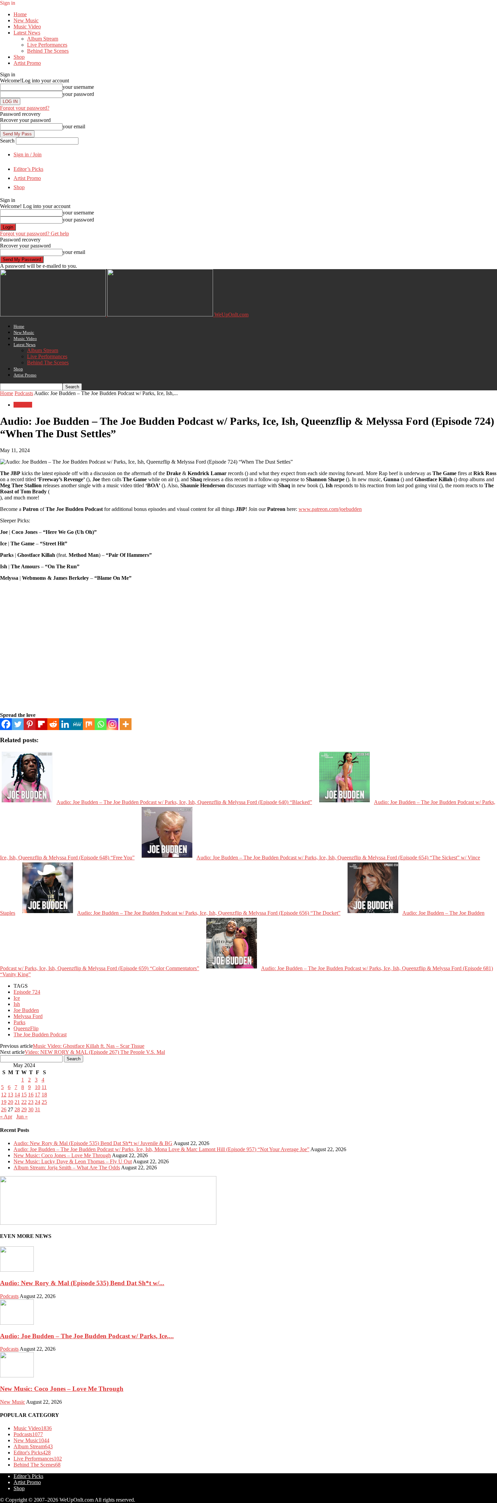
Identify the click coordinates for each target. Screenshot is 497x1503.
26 (3, 1109)
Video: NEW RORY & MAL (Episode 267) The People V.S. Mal (95, 1052)
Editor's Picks (32, 1452)
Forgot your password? (24, 108)
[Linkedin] (65, 724)
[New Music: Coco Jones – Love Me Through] (17, 1375)
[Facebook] (6, 724)
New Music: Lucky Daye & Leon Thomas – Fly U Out (73, 1161)
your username (78, 87)
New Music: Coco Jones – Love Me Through (62, 1155)
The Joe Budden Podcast (40, 1034)
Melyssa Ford (28, 1016)
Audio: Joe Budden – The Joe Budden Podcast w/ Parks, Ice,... (87, 1336)
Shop (19, 57)
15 (24, 1094)
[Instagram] (112, 724)
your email (74, 126)
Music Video (27, 26)
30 (30, 1109)
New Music (26, 20)
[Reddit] (53, 724)
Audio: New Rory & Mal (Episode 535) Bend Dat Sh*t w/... (82, 1283)
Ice (17, 998)
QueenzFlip (26, 1028)
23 (30, 1102)
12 (3, 1094)
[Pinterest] (30, 724)
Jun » (22, 1116)
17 (37, 1094)
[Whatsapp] (100, 724)
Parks (19, 1022)
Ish (17, 1004)
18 (44, 1094)
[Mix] (89, 724)
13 (10, 1094)
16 (30, 1094)
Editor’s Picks (28, 169)
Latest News (27, 32)
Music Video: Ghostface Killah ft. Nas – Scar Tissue (88, 1046)
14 (17, 1094)
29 (24, 1109)
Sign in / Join (28, 154)
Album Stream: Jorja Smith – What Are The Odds (67, 1167)
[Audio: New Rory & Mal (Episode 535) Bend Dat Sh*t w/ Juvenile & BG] (17, 1270)
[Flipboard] (41, 724)
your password (78, 94)
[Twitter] (18, 724)
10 (37, 1087)
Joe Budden (26, 1010)
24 (37, 1102)
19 (3, 1102)
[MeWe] (77, 724)
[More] (125, 724)
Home (20, 14)
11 (44, 1087)
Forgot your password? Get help (34, 233)
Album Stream (42, 39)
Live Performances (47, 45)
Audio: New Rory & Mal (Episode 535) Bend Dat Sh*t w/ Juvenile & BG (93, 1143)
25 (44, 1102)
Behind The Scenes (48, 51)
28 (17, 1109)
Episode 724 (27, 992)
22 (24, 1102)
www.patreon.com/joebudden (330, 509)
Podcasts (24, 393)
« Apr (6, 1116)
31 (37, 1109)
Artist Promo (27, 63)
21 (17, 1102)
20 (10, 1102)
